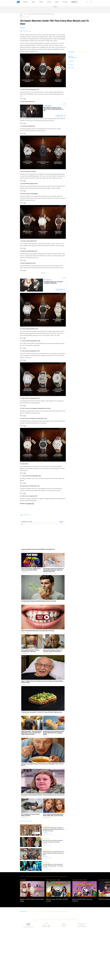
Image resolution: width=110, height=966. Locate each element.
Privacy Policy (82, 925)
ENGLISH (73, 1)
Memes (57, 2)
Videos (33, 2)
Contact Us (63, 925)
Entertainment (46, 826)
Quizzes (49, 2)
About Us (64, 923)
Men (25, 14)
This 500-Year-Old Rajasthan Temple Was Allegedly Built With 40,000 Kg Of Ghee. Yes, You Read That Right (54, 829)
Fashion (23, 880)
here (24, 98)
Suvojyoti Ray (30, 503)
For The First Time (53, 880)
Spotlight (65, 2)
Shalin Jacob (23, 27)
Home (21, 14)
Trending (25, 2)
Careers (64, 926)
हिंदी (76, 1)
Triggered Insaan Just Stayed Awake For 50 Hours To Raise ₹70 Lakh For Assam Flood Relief (53, 853)
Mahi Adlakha (45, 832)
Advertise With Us (82, 923)
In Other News (46, 839)
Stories (41, 2)
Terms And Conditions (82, 926)
